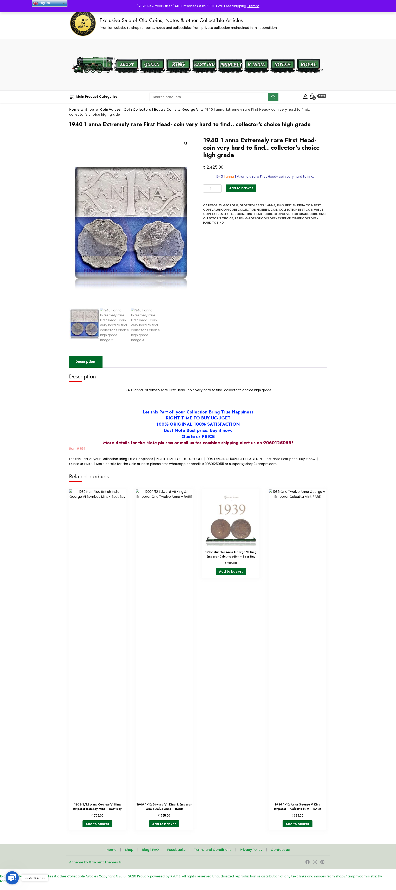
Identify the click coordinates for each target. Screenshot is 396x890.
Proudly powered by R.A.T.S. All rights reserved (174, 876)
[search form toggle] (323, 65)
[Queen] (152, 56)
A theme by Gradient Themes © (95, 862)
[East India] (204, 56)
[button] (186, 143)
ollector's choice (218, 218)
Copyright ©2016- (113, 876)
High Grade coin (304, 214)
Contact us (280, 849)
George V (230, 205)
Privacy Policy (251, 849)
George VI (247, 205)
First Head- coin (259, 214)
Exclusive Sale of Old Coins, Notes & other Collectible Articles (171, 20)
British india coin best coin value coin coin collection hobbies (262, 207)
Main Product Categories (97, 96)
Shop (129, 849)
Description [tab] (85, 361)
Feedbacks (176, 849)
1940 (280, 205)
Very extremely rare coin (290, 218)
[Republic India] (256, 56)
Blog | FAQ (150, 849)
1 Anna (270, 205)
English (44, 3)
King (322, 214)
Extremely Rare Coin (228, 214)
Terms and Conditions (212, 849)
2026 (132, 876)
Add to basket (241, 188)
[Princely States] (230, 56)
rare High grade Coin (252, 218)
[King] (178, 56)
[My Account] (305, 96)
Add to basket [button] (97, 824)
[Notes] (282, 56)
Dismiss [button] (253, 6)
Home (111, 849)
